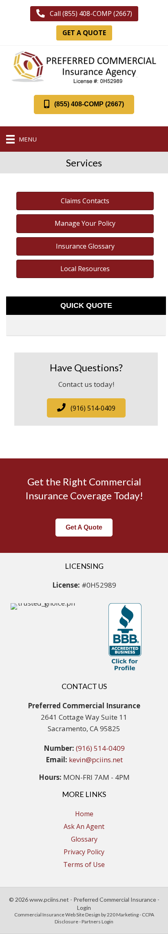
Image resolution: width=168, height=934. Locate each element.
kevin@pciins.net (96, 759)
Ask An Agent (84, 826)
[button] (84, 13)
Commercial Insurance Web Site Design (57, 915)
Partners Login (97, 921)
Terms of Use (84, 864)
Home (84, 813)
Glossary (84, 839)
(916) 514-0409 (100, 748)
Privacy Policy (84, 851)
